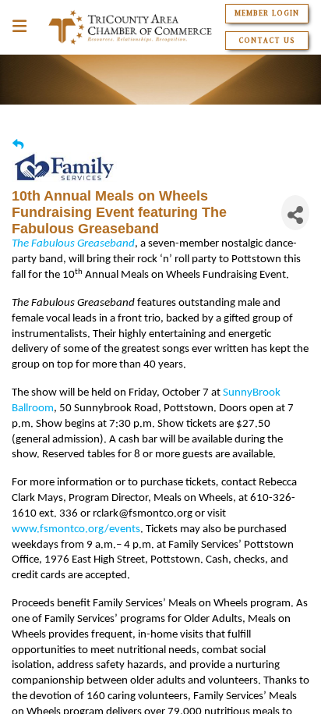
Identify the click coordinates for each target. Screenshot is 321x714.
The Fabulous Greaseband (73, 244)
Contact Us (266, 40)
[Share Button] (295, 212)
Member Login (267, 13)
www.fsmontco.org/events (76, 529)
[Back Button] (17, 144)
